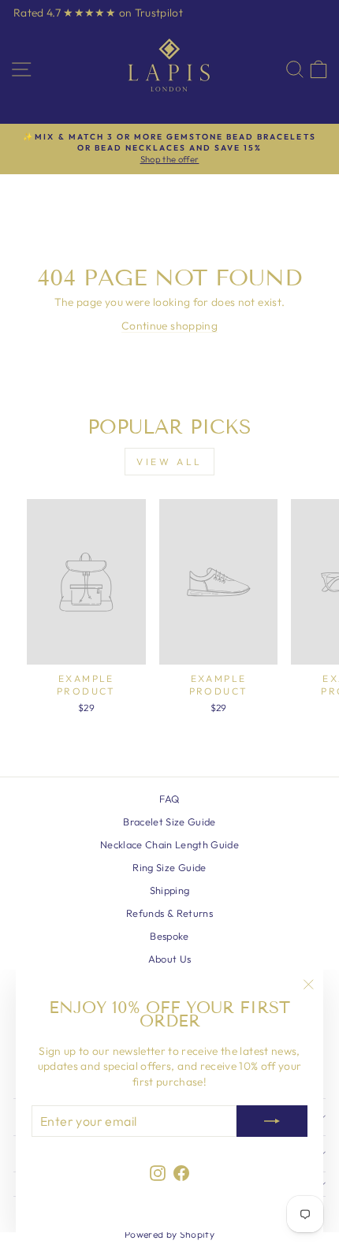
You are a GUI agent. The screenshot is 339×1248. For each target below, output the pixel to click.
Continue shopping (169, 326)
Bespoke (169, 935)
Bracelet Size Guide (169, 821)
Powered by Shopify (169, 1234)
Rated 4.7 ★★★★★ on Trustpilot (98, 13)
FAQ (169, 798)
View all (169, 462)
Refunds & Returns (169, 913)
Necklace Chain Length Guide (169, 844)
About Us (170, 958)
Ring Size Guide (169, 867)
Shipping (170, 890)
